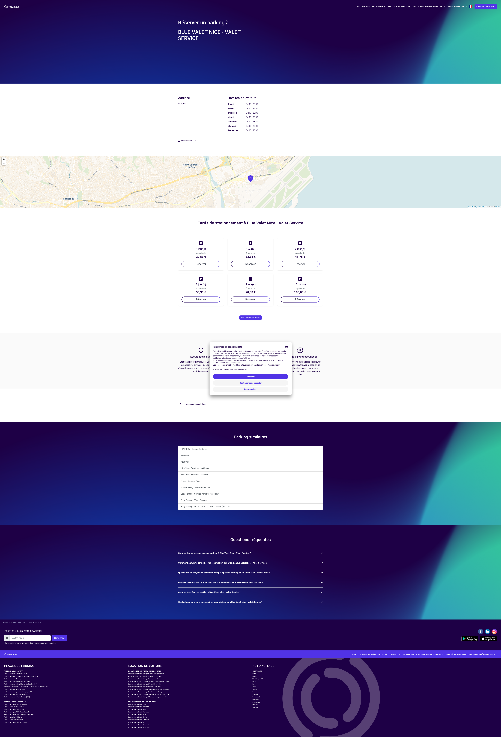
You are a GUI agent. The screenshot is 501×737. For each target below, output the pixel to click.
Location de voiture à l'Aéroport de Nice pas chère (144, 687)
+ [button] (4, 159)
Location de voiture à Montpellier (139, 725)
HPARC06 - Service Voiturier (194, 449)
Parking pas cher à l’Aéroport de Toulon (17, 681)
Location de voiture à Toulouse (138, 712)
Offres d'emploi (406, 654)
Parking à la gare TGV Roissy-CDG (15, 704)
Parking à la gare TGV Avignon (14, 709)
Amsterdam (256, 710)
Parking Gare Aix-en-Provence (14, 707)
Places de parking (401, 6)
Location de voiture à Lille (136, 722)
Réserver (201, 264)
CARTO (497, 207)
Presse (392, 654)
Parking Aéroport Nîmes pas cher (15, 679)
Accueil (6, 622)
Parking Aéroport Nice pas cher (14, 689)
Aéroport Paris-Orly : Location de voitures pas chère (145, 676)
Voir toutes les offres (251, 317)
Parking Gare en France (15, 702)
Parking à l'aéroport (13, 671)
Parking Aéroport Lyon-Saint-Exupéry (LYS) (18, 692)
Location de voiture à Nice (137, 714)
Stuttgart (255, 707)
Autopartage (363, 6)
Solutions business (457, 6)
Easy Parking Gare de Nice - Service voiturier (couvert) (205, 506)
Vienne (254, 689)
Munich (255, 705)
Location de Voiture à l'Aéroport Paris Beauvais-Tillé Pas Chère (149, 689)
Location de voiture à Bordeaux (138, 720)
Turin (254, 687)
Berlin (254, 692)
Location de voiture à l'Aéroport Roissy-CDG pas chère (146, 674)
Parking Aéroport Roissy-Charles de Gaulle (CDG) (20, 684)
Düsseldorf (256, 697)
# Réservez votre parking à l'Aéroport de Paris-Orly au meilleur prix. (26, 687)
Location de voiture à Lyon (137, 709)
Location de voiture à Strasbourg (139, 727)
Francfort (255, 699)
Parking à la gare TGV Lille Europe (15, 722)
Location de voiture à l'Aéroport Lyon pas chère (143, 679)
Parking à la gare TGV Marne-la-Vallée (17, 712)
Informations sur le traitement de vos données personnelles (30, 643)
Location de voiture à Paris (137, 704)
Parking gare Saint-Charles (13, 717)
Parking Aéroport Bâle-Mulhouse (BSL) (17, 697)
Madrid (254, 676)
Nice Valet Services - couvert (194, 474)
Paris (254, 674)
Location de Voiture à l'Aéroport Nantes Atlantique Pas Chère (148, 681)
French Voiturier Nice (190, 481)
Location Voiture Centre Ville (142, 702)
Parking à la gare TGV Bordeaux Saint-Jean (19, 714)
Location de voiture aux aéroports (144, 671)
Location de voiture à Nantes (137, 717)
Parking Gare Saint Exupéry (13, 720)
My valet (185, 455)
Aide (354, 654)
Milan (254, 681)
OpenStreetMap (480, 207)
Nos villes (257, 671)
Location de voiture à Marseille (138, 707)
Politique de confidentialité (429, 654)
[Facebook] (480, 631)
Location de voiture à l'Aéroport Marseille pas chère (145, 684)
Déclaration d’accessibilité (482, 654)
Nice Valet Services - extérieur (195, 468)
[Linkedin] (487, 631)
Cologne (255, 694)
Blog (384, 654)
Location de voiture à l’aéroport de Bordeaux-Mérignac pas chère (150, 692)
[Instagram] (494, 631)
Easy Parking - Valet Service (194, 500)
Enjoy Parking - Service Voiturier (195, 487)
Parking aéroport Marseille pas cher (16, 694)
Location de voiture (381, 6)
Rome (254, 684)
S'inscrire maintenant (485, 6)
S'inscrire (59, 638)
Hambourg (256, 702)
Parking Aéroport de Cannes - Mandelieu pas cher (21, 676)
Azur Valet (185, 462)
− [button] (4, 163)
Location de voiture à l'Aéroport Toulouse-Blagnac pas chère (148, 697)
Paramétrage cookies (456, 654)
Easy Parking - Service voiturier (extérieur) (200, 494)
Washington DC (257, 679)
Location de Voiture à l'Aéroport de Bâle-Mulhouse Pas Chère (148, 694)
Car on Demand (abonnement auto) (429, 6)
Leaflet (470, 207)
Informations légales (369, 654)
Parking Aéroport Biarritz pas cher (15, 674)
